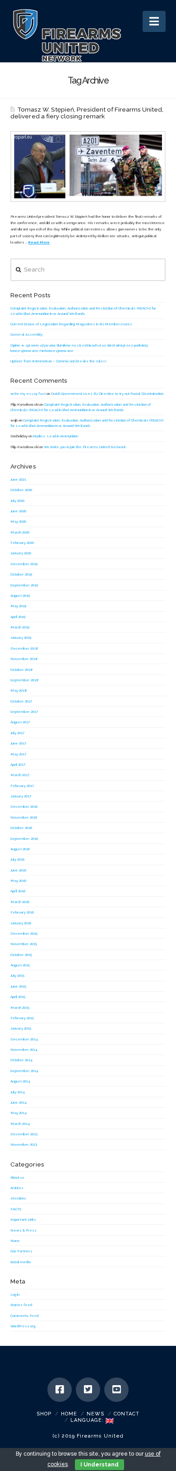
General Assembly (26, 334)
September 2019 (24, 585)
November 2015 (23, 944)
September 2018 (24, 680)
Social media (20, 1262)
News (95, 1414)
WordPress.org (22, 1326)
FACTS (15, 1209)
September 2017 (24, 711)
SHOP (44, 1414)
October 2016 (21, 827)
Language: (88, 1420)
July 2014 (17, 1092)
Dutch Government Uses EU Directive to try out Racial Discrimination (107, 393)
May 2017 (18, 754)
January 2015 (20, 1028)
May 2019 (18, 606)
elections (18, 1198)
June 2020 (18, 511)
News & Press (23, 1230)
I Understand (99, 1465)
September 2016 (24, 838)
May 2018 (18, 690)
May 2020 (18, 521)
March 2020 (19, 532)
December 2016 (23, 806)
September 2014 (24, 1070)
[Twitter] (88, 1389)
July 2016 (17, 859)
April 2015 (17, 996)
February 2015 (22, 1018)
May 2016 (18, 880)
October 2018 (21, 669)
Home (69, 1414)
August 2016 (20, 849)
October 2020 (21, 489)
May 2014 (18, 1112)
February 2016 (22, 912)
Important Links (23, 1219)
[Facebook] (59, 1389)
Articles (16, 1187)
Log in (14, 1294)
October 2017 (21, 701)
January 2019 (20, 637)
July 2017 (17, 733)
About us (17, 1177)
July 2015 (17, 975)
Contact (126, 1414)
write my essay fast (28, 393)
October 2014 (21, 1060)
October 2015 (21, 954)
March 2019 (19, 627)
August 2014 (20, 1081)
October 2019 (21, 574)
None (15, 1240)
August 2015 (20, 965)
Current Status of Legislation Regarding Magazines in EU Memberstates (71, 324)
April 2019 (17, 616)
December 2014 (24, 1039)
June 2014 (18, 1102)
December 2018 (24, 648)
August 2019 (20, 595)
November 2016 (23, 817)
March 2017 (19, 775)
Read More (39, 242)
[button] (154, 21)
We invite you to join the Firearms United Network (85, 447)
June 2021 (18, 479)
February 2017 (22, 785)
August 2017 (20, 722)
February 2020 (22, 542)
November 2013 (23, 1144)
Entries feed (21, 1304)
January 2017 (20, 796)
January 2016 (20, 923)
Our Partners (21, 1251)
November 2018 (24, 658)
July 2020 (17, 500)
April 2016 (17, 891)
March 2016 (19, 901)
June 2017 (18, 743)
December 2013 (23, 1134)
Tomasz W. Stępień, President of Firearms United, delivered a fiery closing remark (86, 113)
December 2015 (23, 933)
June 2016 (18, 870)
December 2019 (23, 564)
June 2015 (18, 986)
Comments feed (24, 1315)
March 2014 (20, 1123)
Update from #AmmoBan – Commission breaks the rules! (58, 361)
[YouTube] (116, 1389)
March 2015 (19, 1007)
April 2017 (17, 764)
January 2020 (20, 553)
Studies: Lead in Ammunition (55, 436)
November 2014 (23, 1049)
